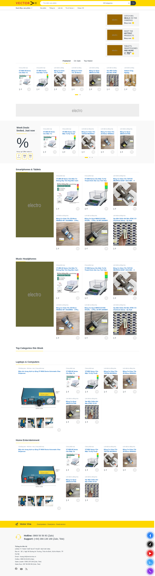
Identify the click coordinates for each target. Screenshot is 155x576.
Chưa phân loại (23, 68)
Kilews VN (81, 8)
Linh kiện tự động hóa (59, 68)
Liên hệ (60, 8)
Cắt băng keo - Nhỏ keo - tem (26, 368)
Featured (67, 61)
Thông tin (52, 8)
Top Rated (88, 61)
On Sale (77, 61)
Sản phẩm (43, 8)
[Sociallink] (16, 569)
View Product (28, 89)
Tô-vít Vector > (69, 8)
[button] (76, 94)
